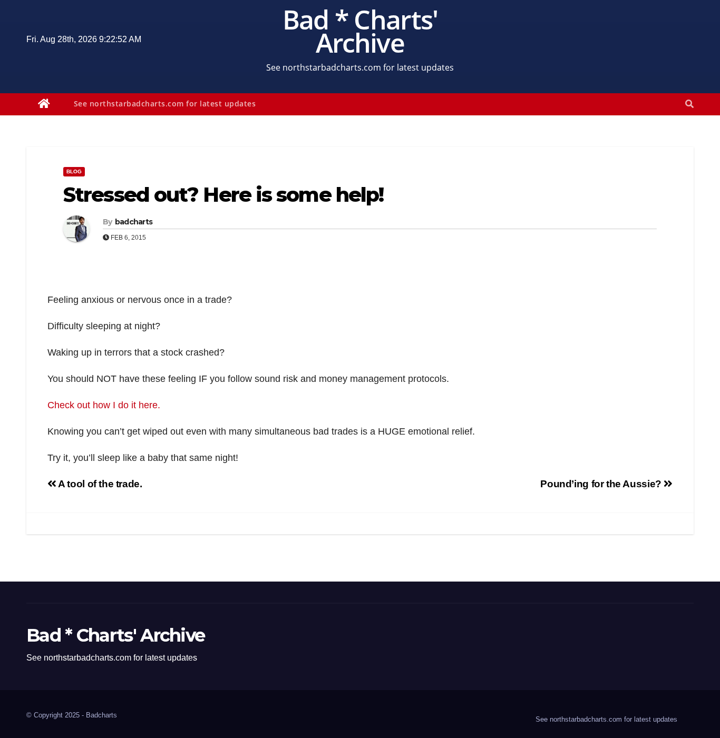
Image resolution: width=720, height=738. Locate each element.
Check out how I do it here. (105, 405)
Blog (74, 171)
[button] (689, 104)
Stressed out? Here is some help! (223, 194)
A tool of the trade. (99, 483)
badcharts (134, 222)
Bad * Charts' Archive (360, 31)
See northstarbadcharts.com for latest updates (165, 104)
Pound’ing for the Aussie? (602, 483)
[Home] (44, 104)
